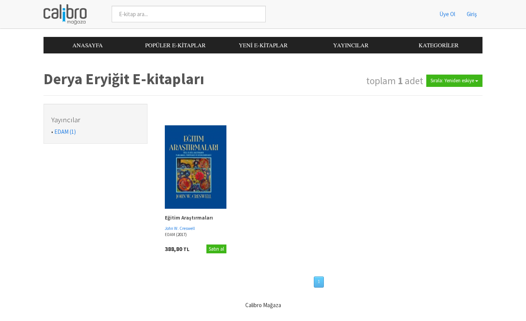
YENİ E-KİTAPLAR (263, 45)
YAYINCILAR (351, 45)
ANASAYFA (87, 45)
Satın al (216, 249)
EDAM (170, 234)
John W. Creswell (180, 228)
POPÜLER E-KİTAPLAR (175, 45)
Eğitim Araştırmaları (189, 218)
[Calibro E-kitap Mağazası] (62, 13)
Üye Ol (447, 14)
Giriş (472, 14)
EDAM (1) (65, 131)
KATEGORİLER (439, 45)
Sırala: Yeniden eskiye (453, 80)
